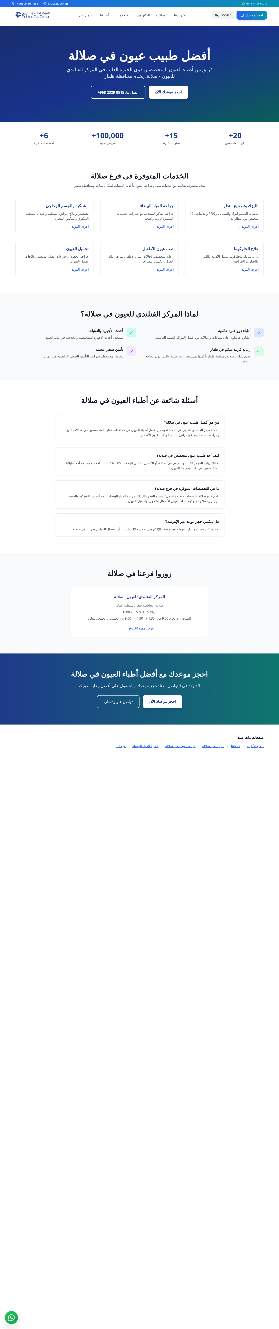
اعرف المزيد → (248, 226)
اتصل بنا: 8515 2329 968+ (118, 92)
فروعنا (121, 746)
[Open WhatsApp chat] (11, 1317)
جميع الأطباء (255, 746)
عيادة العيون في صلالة (180, 746)
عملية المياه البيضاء (145, 746)
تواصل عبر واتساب (118, 701)
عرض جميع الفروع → (139, 628)
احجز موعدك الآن (168, 91)
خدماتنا (235, 746)
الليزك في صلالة (213, 746)
